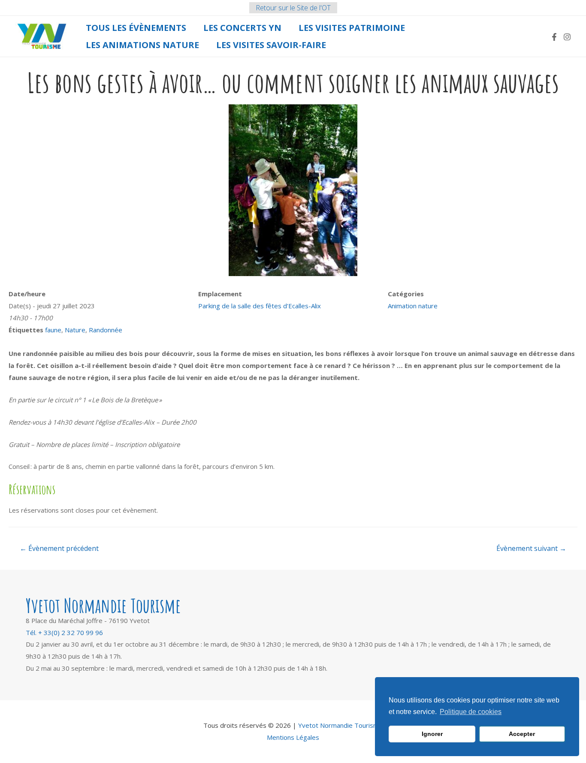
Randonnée (105, 329)
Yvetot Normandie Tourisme (340, 725)
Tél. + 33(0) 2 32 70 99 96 (64, 632)
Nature (75, 329)
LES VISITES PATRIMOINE (352, 27)
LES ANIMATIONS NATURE (142, 45)
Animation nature (413, 305)
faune (53, 329)
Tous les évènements (136, 27)
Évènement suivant (531, 548)
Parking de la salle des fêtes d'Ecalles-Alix (259, 305)
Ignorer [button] (432, 733)
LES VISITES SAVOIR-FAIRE (271, 45)
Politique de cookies (470, 711)
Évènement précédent (59, 548)
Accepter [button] (522, 733)
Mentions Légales (293, 737)
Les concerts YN (242, 27)
